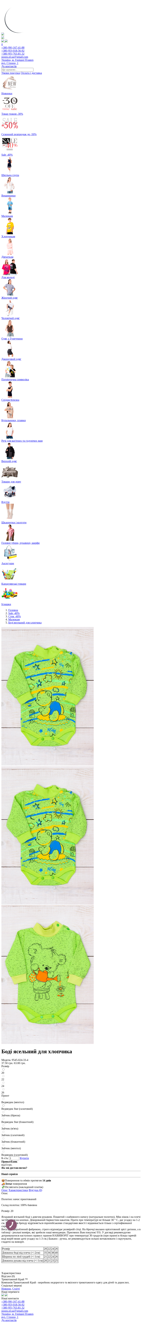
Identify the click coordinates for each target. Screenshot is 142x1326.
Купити (24, 1158)
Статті (16, 1288)
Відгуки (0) (35, 1190)
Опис (4, 1190)
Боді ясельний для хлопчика (25, 622)
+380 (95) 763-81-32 (12, 53)
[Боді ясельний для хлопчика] (47, 764)
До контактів (9, 66)
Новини (6, 1288)
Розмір (5, 1066)
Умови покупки (10, 73)
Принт (5, 1095)
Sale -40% (14, 613)
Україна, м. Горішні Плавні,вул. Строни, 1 (17, 62)
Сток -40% (14, 616)
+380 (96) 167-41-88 (12, 47)
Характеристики (18, 1190)
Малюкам (14, 619)
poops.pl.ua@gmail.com (14, 56)
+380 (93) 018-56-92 (12, 50)
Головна (13, 610)
